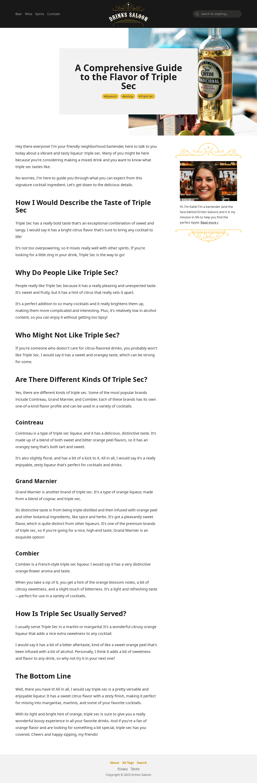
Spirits (39, 14)
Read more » (209, 222)
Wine (28, 14)
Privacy (123, 769)
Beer (18, 14)
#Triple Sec (146, 96)
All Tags (128, 763)
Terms (135, 769)
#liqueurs (110, 96)
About (114, 763)
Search (142, 763)
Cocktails (53, 14)
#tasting (127, 96)
